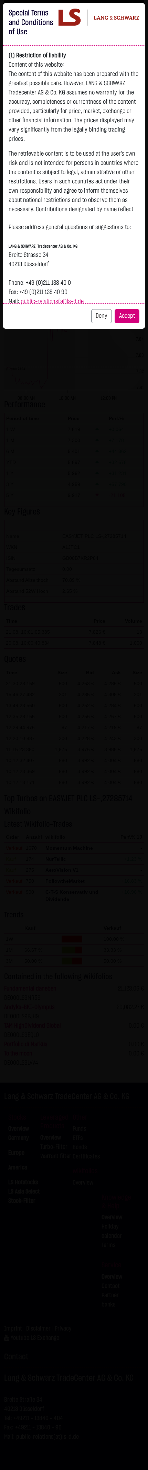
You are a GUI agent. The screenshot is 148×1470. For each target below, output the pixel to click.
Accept (127, 316)
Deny (101, 316)
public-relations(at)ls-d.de (52, 301)
